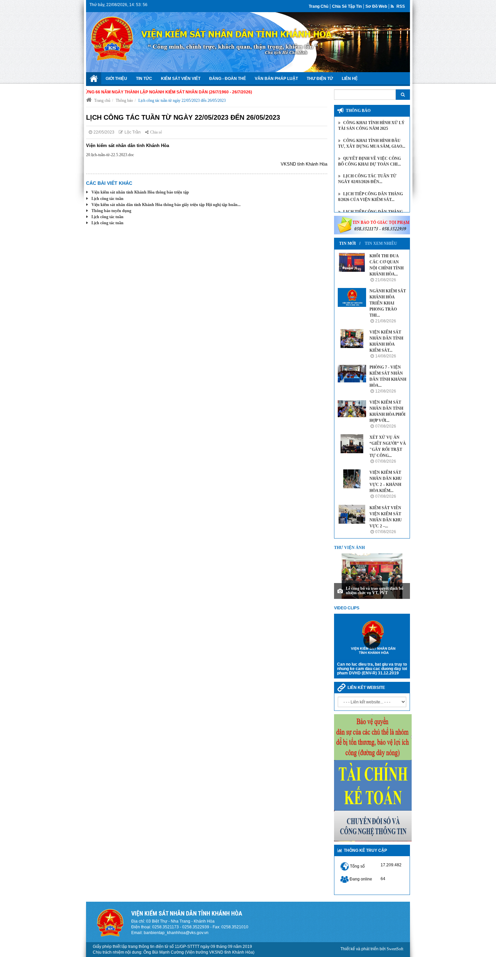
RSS (400, 6)
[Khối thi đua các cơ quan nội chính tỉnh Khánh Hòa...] (352, 262)
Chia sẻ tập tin (347, 6)
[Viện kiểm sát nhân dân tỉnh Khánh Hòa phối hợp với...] (352, 408)
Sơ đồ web (376, 6)
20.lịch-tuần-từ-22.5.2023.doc (110, 154)
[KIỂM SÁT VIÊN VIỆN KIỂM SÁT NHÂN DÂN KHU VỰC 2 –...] (352, 514)
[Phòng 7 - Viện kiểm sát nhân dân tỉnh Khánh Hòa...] (352, 373)
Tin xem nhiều (381, 243)
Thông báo (124, 100)
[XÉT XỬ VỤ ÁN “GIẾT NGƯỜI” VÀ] (352, 443)
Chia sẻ (156, 132)
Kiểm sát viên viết (180, 78)
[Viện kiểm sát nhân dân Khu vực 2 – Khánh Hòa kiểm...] (352, 478)
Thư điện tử (320, 78)
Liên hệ (350, 78)
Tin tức (144, 78)
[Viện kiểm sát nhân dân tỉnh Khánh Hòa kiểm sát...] (352, 338)
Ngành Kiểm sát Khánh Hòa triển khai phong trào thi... (387, 303)
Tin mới (347, 243)
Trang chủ (318, 6)
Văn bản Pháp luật (276, 78)
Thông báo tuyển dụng (111, 210)
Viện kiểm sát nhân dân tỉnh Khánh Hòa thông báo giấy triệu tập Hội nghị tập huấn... (166, 204)
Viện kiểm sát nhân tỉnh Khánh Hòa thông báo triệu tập (140, 192)
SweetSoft (395, 949)
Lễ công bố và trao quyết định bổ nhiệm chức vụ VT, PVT (374, 590)
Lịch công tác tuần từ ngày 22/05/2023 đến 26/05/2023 (182, 100)
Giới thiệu (116, 78)
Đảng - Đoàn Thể (227, 78)
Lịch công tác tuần (107, 198)
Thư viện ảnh (349, 547)
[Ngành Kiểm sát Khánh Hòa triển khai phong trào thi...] (352, 297)
